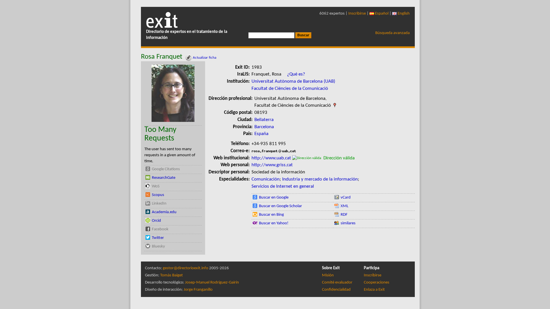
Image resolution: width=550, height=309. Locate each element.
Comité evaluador (337, 282)
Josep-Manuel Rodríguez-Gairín (212, 282)
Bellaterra (264, 119)
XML (344, 206)
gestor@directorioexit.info (185, 268)
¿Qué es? (296, 74)
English (403, 13)
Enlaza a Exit (374, 290)
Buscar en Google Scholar (280, 206)
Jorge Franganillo (198, 290)
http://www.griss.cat (272, 165)
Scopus (158, 195)
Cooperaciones (376, 282)
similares (348, 223)
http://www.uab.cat (271, 158)
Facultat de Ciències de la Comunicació (290, 88)
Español (381, 13)
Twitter (158, 238)
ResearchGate (163, 178)
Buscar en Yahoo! (273, 223)
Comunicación (266, 179)
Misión (328, 275)
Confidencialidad (336, 290)
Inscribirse (357, 13)
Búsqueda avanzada (392, 33)
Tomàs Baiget (171, 275)
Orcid (156, 221)
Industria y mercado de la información (320, 179)
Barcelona (264, 126)
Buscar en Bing (271, 215)
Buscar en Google (273, 197)
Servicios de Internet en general (283, 186)
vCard (346, 197)
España (261, 133)
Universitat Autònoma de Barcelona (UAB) (293, 81)
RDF (344, 215)
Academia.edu (164, 212)
